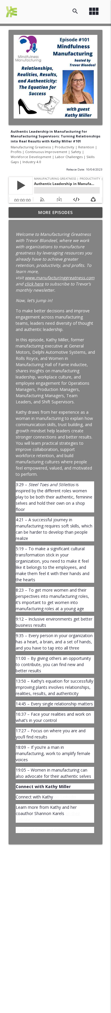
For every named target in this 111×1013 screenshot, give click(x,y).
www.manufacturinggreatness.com (59, 277)
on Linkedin (65, 797)
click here (34, 284)
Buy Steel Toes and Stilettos (43, 830)
